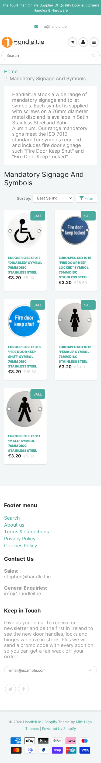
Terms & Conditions (26, 531)
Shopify (50, 722)
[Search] (93, 55)
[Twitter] (10, 689)
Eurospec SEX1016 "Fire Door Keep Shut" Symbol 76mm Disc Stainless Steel (24, 356)
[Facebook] (23, 689)
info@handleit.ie (53, 26)
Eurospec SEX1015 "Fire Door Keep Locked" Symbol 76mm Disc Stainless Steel (75, 267)
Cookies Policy (20, 545)
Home (11, 71)
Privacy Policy (20, 538)
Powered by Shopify (59, 728)
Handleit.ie (32, 722)
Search (12, 518)
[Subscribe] (90, 670)
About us (14, 525)
